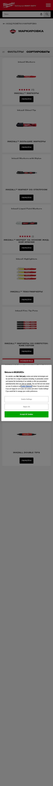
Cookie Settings (26, 399)
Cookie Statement (26, 386)
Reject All (26, 407)
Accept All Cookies (26, 414)
